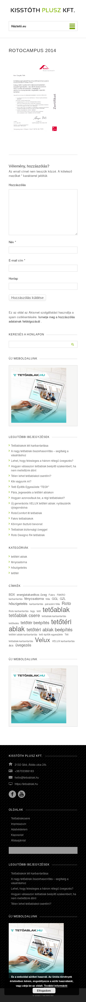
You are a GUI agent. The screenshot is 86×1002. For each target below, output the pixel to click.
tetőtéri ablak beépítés (49, 629)
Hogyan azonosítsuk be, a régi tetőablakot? (38, 498)
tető (39, 611)
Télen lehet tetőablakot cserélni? (31, 476)
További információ (55, 985)
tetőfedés (14, 623)
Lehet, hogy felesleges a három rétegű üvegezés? (42, 460)
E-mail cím (17, 260)
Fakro (52, 594)
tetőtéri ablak (19, 556)
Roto (66, 603)
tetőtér (15, 573)
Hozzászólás (17, 185)
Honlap (13, 278)
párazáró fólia (52, 604)
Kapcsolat (17, 835)
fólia (48, 599)
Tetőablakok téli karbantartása (29, 445)
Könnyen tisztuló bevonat (26, 524)
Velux (42, 639)
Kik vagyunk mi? (21, 481)
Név (12, 242)
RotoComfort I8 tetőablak (26, 513)
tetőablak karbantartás (54, 616)
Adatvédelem (19, 829)
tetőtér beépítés (35, 622)
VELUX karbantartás (63, 641)
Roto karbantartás (18, 611)
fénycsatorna (19, 562)
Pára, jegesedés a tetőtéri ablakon (32, 492)
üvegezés (23, 645)
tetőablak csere (24, 615)
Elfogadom (44, 990)
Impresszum (18, 824)
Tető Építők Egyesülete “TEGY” (30, 487)
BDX (12, 594)
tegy (32, 611)
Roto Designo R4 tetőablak (28, 535)
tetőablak (56, 609)
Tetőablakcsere (20, 818)
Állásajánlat (18, 840)
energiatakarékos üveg (32, 594)
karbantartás (36, 604)
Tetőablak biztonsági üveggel (29, 529)
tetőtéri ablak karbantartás (23, 634)
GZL (63, 598)
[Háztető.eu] (43, 12)
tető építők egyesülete (51, 634)
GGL (55, 598)
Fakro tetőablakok (22, 518)
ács (11, 645)
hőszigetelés (19, 567)
